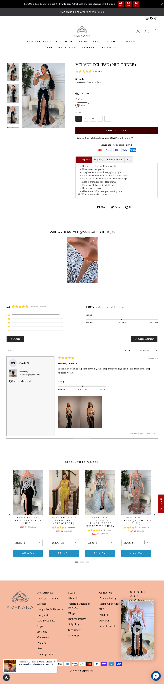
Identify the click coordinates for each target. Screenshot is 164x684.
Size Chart (74, 629)
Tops (40, 626)
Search (72, 592)
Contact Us (105, 592)
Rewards (104, 620)
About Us (73, 598)
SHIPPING (89, 47)
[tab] (83, 159)
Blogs (71, 613)
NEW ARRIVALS (38, 41)
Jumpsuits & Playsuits (50, 609)
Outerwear (43, 637)
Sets (39, 648)
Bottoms (42, 631)
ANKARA (131, 41)
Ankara (41, 642)
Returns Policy (77, 618)
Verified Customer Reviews (79, 605)
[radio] (82, 105)
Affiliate (104, 614)
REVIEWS (109, 47)
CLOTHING (65, 41)
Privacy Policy (108, 598)
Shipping (79, 82)
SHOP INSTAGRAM (62, 47)
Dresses (41, 603)
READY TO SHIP (106, 41)
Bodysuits (43, 614)
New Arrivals (45, 592)
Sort (129, 351)
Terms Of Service (109, 603)
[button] (116, 71)
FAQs (102, 609)
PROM (83, 41)
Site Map (73, 635)
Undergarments (46, 654)
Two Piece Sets (46, 620)
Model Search (107, 626)
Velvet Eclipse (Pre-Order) (30, 375)
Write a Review (147, 340)
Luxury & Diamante (49, 598)
